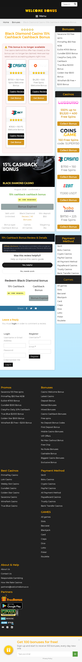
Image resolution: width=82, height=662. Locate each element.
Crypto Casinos (64, 254)
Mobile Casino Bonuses (52, 431)
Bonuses (16, 22)
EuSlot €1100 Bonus (66, 49)
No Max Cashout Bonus (52, 440)
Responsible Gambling (12, 578)
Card (59, 301)
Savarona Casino (9, 497)
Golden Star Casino (10, 493)
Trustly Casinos (64, 269)
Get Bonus (16, 98)
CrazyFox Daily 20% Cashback (15, 409)
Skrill (59, 246)
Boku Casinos (63, 250)
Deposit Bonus (48, 401)
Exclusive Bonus (49, 462)
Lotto (59, 313)
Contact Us (6, 574)
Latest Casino (47, 396)
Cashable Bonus (49, 453)
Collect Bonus (68, 123)
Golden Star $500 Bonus (12, 418)
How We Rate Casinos (11, 582)
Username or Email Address (13, 339)
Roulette (61, 320)
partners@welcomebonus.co (15, 587)
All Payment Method (67, 261)
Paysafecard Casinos (67, 265)
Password (8, 350)
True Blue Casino (9, 506)
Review (25, 216)
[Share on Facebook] (26, 308)
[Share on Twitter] (31, 308)
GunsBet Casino (8, 488)
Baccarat (61, 293)
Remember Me (12, 360)
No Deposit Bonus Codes (53, 423)
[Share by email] (35, 308)
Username (34, 337)
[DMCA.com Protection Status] (7, 618)
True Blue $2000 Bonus (12, 414)
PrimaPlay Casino (9, 475)
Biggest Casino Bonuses (52, 458)
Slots (59, 290)
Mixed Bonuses (48, 409)
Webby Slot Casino (10, 484)
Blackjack (62, 297)
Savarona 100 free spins (12, 392)
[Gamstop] (7, 623)
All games (62, 286)
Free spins (46, 418)
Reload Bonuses (48, 405)
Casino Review (17, 92)
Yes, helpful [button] (27, 265)
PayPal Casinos (64, 258)
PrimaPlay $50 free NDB (12, 396)
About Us (5, 569)
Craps (60, 305)
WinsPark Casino (9, 501)
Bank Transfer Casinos (68, 273)
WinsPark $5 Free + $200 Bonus (16, 423)
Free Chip (45, 445)
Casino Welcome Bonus (52, 392)
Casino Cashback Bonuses (53, 414)
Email (32, 347)
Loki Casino (6, 479)
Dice (59, 309)
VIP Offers (46, 436)
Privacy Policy (47, 658)
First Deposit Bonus (50, 427)
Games (68, 279)
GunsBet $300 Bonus (67, 53)
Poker (60, 317)
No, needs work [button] (27, 271)
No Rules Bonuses (49, 449)
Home (6, 22)
